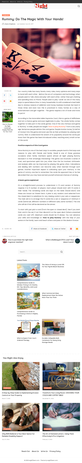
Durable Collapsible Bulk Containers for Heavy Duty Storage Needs (51, 340)
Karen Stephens (10, 24)
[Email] (10, 101)
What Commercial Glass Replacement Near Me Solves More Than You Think (52, 295)
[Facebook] (4, 95)
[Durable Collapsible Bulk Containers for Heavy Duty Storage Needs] (53, 327)
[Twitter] (10, 95)
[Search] (79, 6)
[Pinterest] (4, 101)
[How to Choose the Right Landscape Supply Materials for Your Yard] (7, 117)
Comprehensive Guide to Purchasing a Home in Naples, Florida (27, 314)
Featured (6, 15)
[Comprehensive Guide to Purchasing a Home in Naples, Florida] (28, 301)
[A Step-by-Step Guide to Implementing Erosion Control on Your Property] (21, 376)
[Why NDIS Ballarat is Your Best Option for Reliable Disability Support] (21, 417)
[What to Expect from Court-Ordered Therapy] (28, 327)
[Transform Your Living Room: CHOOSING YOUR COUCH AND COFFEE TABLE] (61, 376)
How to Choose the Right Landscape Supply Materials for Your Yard (7, 128)
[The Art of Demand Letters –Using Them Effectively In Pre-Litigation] (61, 417)
